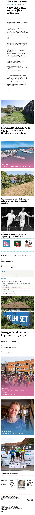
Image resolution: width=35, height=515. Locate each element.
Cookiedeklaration (4, 509)
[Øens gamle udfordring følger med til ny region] (17, 312)
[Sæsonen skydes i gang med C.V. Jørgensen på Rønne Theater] (17, 219)
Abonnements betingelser (29, 484)
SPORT (2, 259)
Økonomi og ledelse (4, 484)
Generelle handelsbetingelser (6, 508)
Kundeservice (29, 487)
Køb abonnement (30, 482)
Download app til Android (12, 488)
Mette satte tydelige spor (5, 285)
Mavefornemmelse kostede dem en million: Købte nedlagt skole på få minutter (15, 283)
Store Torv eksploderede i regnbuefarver (8, 293)
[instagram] (2, 511)
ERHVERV (2, 253)
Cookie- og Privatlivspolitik (16, 508)
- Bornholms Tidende (14, 276)
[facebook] (1, 511)
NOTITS (8, 4)
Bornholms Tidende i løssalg (30, 486)
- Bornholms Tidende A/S (9, 274)
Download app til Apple (12, 486)
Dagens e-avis (12, 482)
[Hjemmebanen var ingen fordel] (17, 454)
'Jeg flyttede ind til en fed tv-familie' (7, 291)
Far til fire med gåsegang (5, 289)
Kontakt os (3, 483)
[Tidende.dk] (17, 1)
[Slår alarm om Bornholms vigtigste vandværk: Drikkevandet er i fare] (17, 112)
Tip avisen (3, 485)
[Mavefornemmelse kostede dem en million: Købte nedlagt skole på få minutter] (17, 183)
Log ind (2, 2)
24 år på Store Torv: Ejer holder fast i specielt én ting (11, 281)
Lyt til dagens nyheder (12, 484)
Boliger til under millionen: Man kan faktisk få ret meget (11, 287)
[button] (33, 1)
